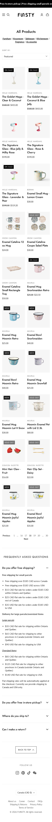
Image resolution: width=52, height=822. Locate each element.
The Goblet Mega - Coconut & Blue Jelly (37, 100)
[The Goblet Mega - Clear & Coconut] (13, 78)
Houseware (18, 38)
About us (12, 801)
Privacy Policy (36, 804)
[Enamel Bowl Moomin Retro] (13, 361)
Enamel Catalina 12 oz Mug (13, 243)
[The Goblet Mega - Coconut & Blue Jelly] (38, 78)
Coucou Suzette (10, 465)
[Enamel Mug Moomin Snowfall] (38, 361)
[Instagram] (17, 773)
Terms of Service (26, 807)
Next (26, 539)
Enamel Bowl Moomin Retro (10, 381)
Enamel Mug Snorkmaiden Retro (38, 288)
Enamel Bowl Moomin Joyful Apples (35, 517)
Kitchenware (42, 38)
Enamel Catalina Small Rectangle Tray (11, 290)
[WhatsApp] (34, 773)
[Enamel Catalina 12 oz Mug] (13, 223)
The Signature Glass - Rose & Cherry (35, 148)
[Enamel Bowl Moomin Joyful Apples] (38, 495)
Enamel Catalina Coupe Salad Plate (37, 243)
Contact (31, 801)
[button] (26, 749)
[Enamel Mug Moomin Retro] (13, 316)
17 (26, 535)
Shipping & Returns (18, 804)
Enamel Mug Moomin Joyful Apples (10, 517)
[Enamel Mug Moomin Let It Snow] (13, 405)
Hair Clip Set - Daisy (35, 471)
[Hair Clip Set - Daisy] (38, 450)
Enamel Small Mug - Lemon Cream (38, 195)
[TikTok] (29, 773)
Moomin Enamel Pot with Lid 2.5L (38, 426)
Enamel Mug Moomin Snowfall (37, 381)
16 (21, 535)
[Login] (41, 14)
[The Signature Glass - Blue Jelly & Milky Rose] (13, 126)
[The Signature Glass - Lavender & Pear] (13, 175)
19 (34, 535)
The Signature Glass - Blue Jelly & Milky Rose (12, 148)
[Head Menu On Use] (3, 14)
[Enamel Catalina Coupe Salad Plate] (38, 223)
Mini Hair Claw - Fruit (11, 471)
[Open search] (8, 14)
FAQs (40, 801)
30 (47, 535)
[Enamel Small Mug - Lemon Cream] (38, 175)
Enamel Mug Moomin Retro (10, 336)
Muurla (31, 283)
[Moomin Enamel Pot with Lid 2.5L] (38, 405)
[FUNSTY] (26, 14)
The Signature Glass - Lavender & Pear (13, 197)
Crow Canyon (9, 238)
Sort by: (6, 50)
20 (39, 535)
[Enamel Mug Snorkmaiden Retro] (38, 268)
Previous (6, 535)
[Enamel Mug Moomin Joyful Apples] (13, 495)
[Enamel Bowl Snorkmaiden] (38, 316)
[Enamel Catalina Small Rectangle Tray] (13, 268)
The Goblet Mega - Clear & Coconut (12, 98)
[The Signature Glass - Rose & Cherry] (38, 126)
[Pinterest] (23, 773)
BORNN (30, 189)
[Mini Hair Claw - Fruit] (13, 450)
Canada (24, 792)
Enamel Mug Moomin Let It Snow (13, 426)
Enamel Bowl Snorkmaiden (34, 336)
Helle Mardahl (9, 93)
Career (22, 801)
